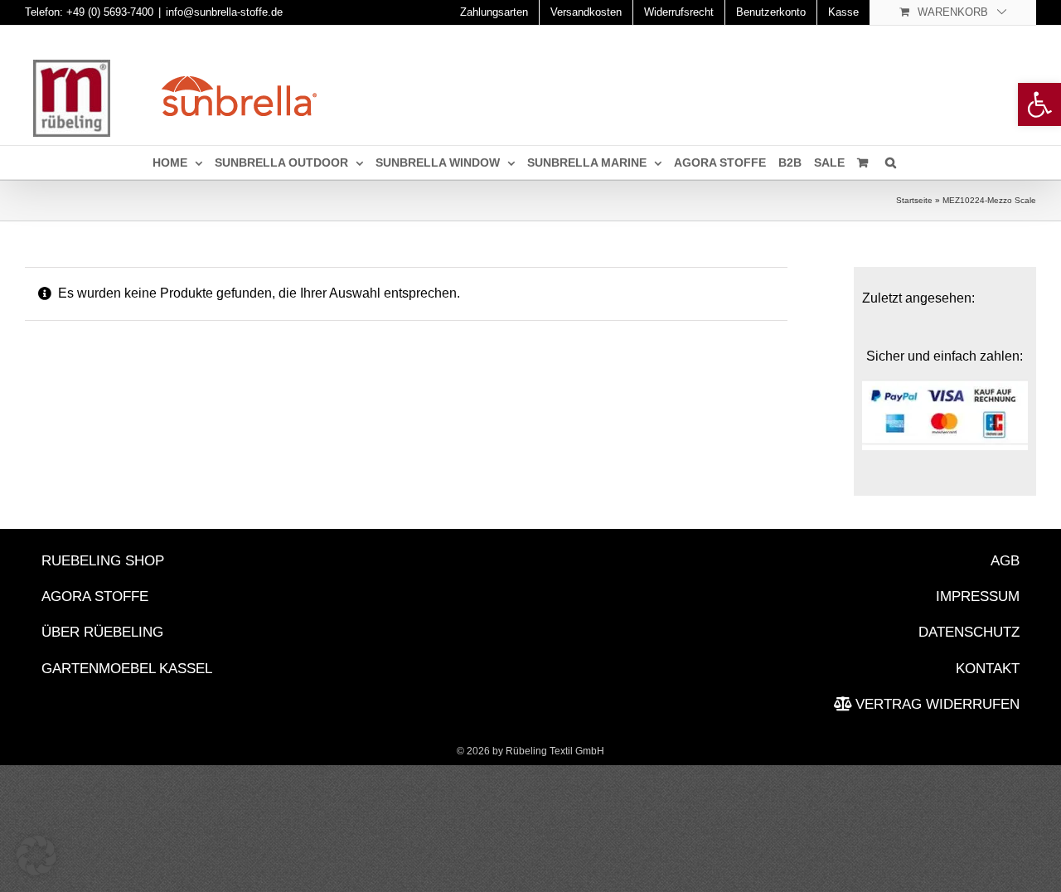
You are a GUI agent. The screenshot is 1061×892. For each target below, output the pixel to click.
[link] (1039, 104)
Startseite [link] (914, 200)
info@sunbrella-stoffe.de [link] (224, 12)
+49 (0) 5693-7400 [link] (109, 12)
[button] (36, 855)
